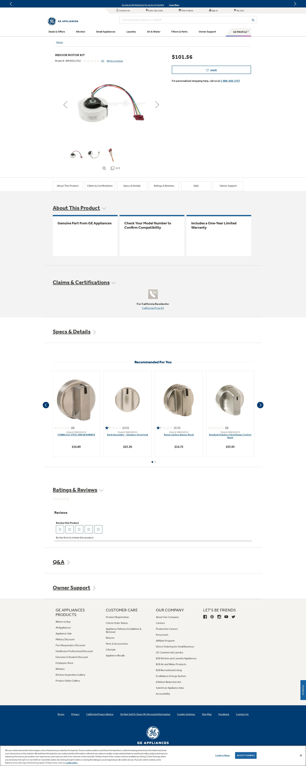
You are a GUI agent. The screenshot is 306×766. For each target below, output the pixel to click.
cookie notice (71, 763)
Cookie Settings (222, 755)
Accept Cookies (246, 755)
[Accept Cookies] (300, 755)
